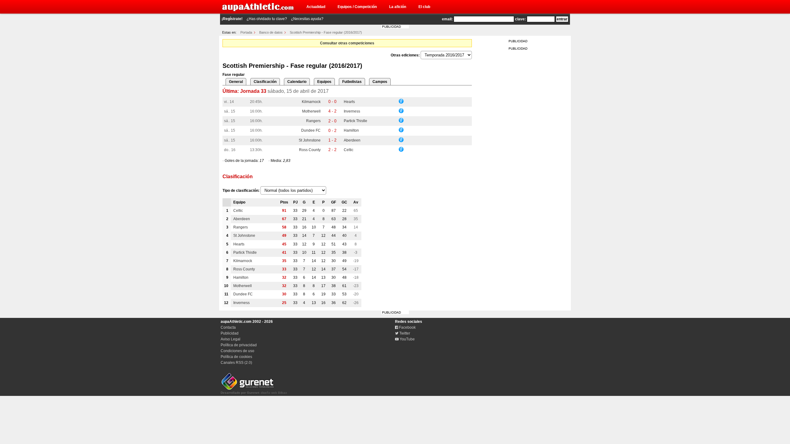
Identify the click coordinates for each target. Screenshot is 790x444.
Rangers (313, 121)
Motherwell (311, 111)
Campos (379, 82)
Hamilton (351, 130)
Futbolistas (352, 82)
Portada (246, 32)
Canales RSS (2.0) (236, 362)
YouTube (407, 339)
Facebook (407, 327)
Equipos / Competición (357, 7)
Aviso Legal (230, 339)
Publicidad (230, 333)
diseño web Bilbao (254, 392)
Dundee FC (311, 130)
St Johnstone (310, 140)
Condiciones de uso (237, 351)
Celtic (348, 150)
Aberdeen (352, 140)
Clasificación (265, 82)
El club (424, 7)
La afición (397, 7)
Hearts (349, 102)
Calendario (296, 82)
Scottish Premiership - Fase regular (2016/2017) (326, 32)
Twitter (404, 333)
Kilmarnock (311, 102)
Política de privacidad (239, 345)
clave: (520, 19)
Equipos (324, 82)
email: (447, 19)
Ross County (310, 150)
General (236, 82)
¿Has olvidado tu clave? (267, 19)
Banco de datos (271, 32)
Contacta (228, 327)
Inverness (352, 111)
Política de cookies (236, 357)
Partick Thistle (355, 121)
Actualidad (315, 7)
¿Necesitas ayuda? (307, 19)
